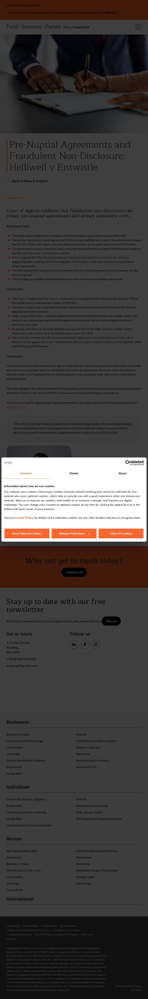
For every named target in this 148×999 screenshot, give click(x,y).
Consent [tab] (25, 473)
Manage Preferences (72, 533)
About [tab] (122, 473)
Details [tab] (74, 473)
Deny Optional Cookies (27, 533)
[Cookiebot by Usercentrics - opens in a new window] (128, 462)
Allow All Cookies (121, 533)
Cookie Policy (24, 517)
